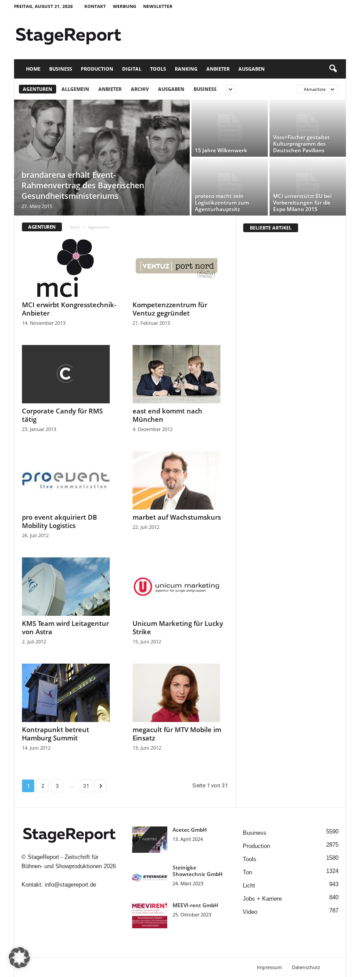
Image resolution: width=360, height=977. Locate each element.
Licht (249, 885)
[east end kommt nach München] (180, 374)
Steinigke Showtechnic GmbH (198, 871)
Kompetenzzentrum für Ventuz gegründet (170, 308)
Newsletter (158, 6)
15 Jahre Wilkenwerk (221, 150)
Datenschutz (306, 967)
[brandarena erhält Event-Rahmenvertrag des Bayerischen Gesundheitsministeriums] (102, 158)
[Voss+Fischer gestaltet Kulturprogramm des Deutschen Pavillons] (308, 128)
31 (86, 786)
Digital (131, 68)
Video (250, 912)
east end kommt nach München (167, 415)
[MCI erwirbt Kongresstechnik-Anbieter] (70, 268)
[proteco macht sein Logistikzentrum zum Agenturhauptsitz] (229, 187)
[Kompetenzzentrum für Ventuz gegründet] (180, 268)
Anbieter (218, 68)
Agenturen (37, 89)
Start (75, 227)
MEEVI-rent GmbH (195, 905)
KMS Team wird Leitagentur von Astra (65, 627)
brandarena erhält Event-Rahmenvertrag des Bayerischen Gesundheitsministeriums (83, 185)
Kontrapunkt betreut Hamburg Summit (55, 733)
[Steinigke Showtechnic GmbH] (149, 877)
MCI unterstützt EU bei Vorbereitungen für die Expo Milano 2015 (302, 202)
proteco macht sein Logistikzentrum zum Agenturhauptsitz (222, 202)
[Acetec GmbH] (149, 839)
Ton (247, 872)
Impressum (269, 967)
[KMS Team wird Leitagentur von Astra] (70, 586)
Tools (158, 68)
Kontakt (95, 6)
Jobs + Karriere (262, 898)
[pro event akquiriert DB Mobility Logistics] (70, 480)
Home (33, 68)
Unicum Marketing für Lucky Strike (178, 627)
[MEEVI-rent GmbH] (149, 915)
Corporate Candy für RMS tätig (62, 415)
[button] (332, 69)
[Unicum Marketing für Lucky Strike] (180, 586)
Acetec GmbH (190, 829)
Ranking (186, 68)
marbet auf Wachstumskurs (177, 517)
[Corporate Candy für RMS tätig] (70, 374)
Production (97, 68)
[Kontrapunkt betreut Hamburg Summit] (70, 693)
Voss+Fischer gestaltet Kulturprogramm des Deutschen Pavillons (301, 143)
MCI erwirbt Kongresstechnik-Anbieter (69, 308)
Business (60, 68)
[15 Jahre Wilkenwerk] (229, 128)
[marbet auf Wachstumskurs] (180, 480)
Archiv (140, 89)
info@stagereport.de (70, 884)
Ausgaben (251, 68)
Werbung (124, 6)
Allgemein (75, 89)
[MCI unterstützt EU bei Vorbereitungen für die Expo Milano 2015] (308, 187)
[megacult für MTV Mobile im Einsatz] (180, 693)
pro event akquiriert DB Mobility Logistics (59, 521)
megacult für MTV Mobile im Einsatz (177, 733)
